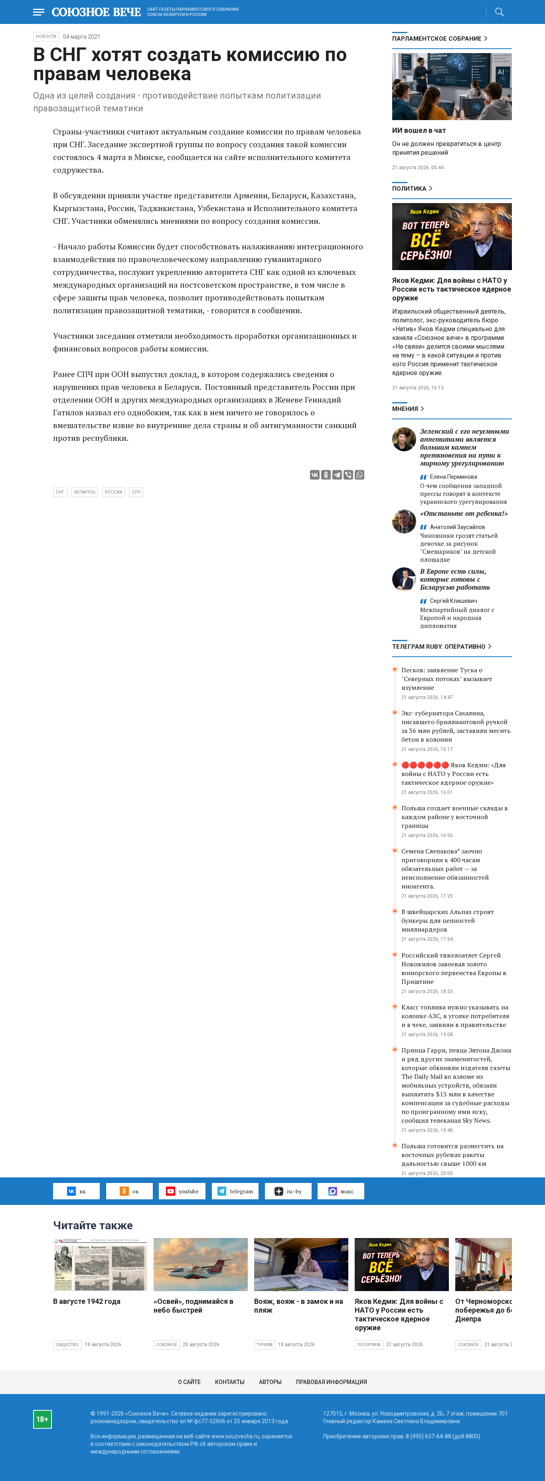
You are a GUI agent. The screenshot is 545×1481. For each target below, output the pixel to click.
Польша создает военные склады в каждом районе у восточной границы (454, 817)
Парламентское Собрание (437, 38)
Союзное (166, 1345)
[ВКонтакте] (315, 475)
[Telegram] (337, 475)
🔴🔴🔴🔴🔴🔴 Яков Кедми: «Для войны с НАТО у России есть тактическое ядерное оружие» (453, 773)
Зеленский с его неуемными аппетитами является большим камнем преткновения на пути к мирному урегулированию (464, 447)
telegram (241, 1191)
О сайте (189, 1382)
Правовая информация (331, 1382)
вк (82, 1191)
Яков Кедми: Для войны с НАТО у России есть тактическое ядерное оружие (451, 289)
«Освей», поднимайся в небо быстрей (193, 1305)
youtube (189, 1191)
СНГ (60, 492)
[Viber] (348, 475)
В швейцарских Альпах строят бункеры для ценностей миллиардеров (447, 920)
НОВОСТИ (46, 36)
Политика (409, 188)
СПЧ (136, 492)
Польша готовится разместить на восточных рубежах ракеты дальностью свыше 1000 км (452, 1154)
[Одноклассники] (326, 475)
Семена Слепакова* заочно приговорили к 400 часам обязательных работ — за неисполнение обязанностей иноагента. (445, 869)
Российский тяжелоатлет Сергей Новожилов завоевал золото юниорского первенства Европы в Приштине (453, 968)
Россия (113, 492)
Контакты (230, 1382)
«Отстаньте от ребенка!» (464, 513)
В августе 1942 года (86, 1301)
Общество (67, 1345)
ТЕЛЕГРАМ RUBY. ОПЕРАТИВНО (439, 646)
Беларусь (85, 492)
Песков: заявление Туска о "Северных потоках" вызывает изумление (446, 678)
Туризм (264, 1345)
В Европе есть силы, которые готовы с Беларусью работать (455, 579)
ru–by (294, 1191)
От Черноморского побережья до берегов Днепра (494, 1310)
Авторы (270, 1382)
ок (135, 1191)
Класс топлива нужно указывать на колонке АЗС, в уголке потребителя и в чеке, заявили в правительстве (455, 1016)
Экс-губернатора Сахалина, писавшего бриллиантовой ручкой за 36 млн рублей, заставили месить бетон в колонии (456, 726)
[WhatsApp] (359, 475)
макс (347, 1191)
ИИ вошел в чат (419, 130)
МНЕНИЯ (405, 409)
